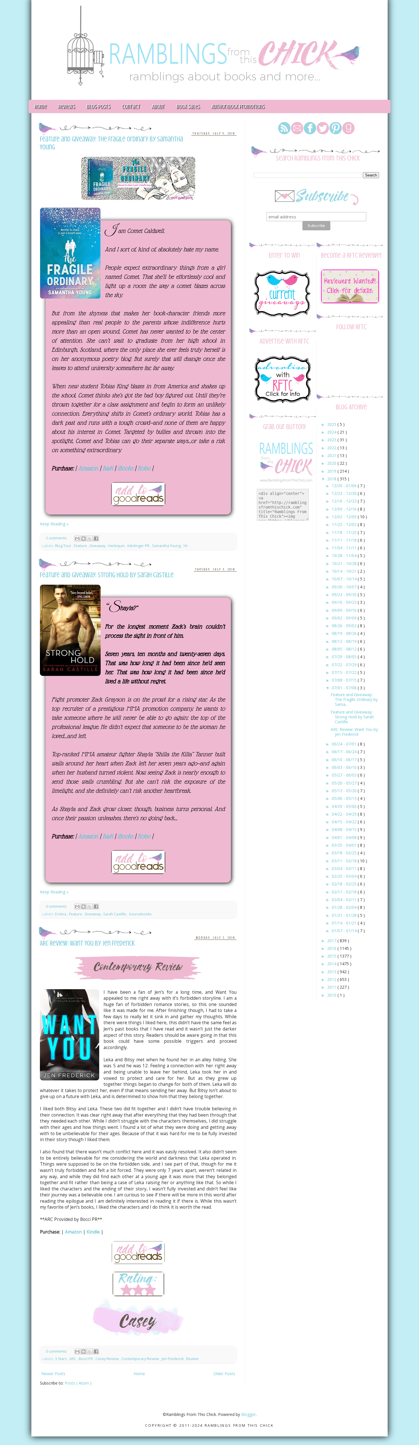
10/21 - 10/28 (345, 563)
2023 (332, 439)
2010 (332, 995)
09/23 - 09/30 (345, 594)
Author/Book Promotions (237, 106)
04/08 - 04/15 (345, 829)
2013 (332, 971)
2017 (332, 940)
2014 (332, 963)
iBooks (125, 468)
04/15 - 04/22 (345, 821)
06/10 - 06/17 (345, 759)
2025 (332, 424)
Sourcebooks (140, 914)
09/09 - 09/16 (345, 610)
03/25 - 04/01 (345, 845)
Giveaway (98, 545)
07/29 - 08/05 (345, 656)
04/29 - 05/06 (345, 806)
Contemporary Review (140, 1358)
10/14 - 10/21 (345, 571)
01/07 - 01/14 (345, 930)
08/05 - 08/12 (345, 649)
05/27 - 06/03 (345, 775)
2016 (332, 948)
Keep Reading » (54, 524)
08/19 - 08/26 (345, 633)
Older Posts (224, 1373)
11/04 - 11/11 (345, 547)
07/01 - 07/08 (345, 687)
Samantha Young (167, 545)
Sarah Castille (115, 914)
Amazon (88, 468)
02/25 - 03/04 (345, 876)
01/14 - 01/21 (345, 923)
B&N (108, 468)
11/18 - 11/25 (345, 532)
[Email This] (77, 538)
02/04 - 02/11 (345, 899)
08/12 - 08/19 (345, 641)
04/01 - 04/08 (345, 837)
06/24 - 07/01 (345, 744)
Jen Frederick (173, 1358)
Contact (131, 106)
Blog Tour (63, 545)
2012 (332, 979)
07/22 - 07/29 (345, 664)
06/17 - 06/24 (345, 751)
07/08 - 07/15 (345, 680)
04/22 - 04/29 (345, 814)
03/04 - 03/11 (345, 868)
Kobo (144, 468)
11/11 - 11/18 (345, 540)
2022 (332, 447)
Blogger (248, 1414)
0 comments (57, 906)
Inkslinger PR (138, 545)
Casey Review (107, 1358)
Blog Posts (98, 106)
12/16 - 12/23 (345, 501)
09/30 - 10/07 (345, 587)
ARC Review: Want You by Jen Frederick (87, 943)
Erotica (61, 914)
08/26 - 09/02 (345, 625)
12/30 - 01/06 (345, 485)
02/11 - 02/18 (345, 892)
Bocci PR (86, 1358)
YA (185, 545)
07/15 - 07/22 (345, 672)
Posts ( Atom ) (78, 1383)
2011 (332, 987)
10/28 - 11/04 (345, 555)
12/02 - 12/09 (345, 516)
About (158, 106)
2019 (332, 471)
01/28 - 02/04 (345, 907)
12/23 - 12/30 (345, 493)
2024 (332, 432)
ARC (73, 1358)
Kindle (93, 1232)
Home (40, 106)
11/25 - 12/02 (345, 524)
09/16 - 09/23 (345, 602)
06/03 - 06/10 (345, 767)
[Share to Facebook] (96, 538)
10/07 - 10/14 (345, 579)
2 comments (57, 538)
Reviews (66, 106)
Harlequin (117, 545)
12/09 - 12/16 (345, 509)
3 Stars (61, 1358)
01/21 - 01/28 (345, 915)
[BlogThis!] (83, 538)
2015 (332, 956)
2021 (332, 455)
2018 (332, 478)
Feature (81, 545)
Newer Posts (53, 1373)
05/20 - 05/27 (345, 783)
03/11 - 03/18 (345, 860)
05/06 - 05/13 (345, 798)
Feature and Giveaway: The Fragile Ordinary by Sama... (354, 699)
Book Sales (188, 106)
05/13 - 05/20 (345, 790)
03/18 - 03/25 (345, 852)
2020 (332, 463)
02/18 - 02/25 (345, 884)
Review (192, 1358)
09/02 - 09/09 (345, 618)
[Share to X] (90, 538)
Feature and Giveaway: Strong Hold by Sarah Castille (107, 575)
